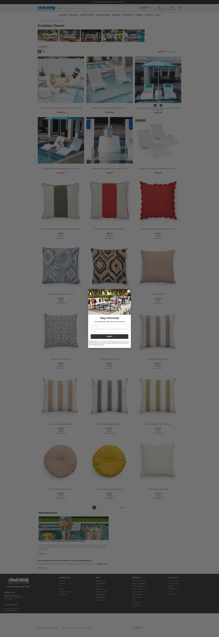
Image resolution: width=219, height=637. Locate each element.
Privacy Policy (97, 344)
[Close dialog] (128, 291)
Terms (102, 344)
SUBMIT (109, 336)
